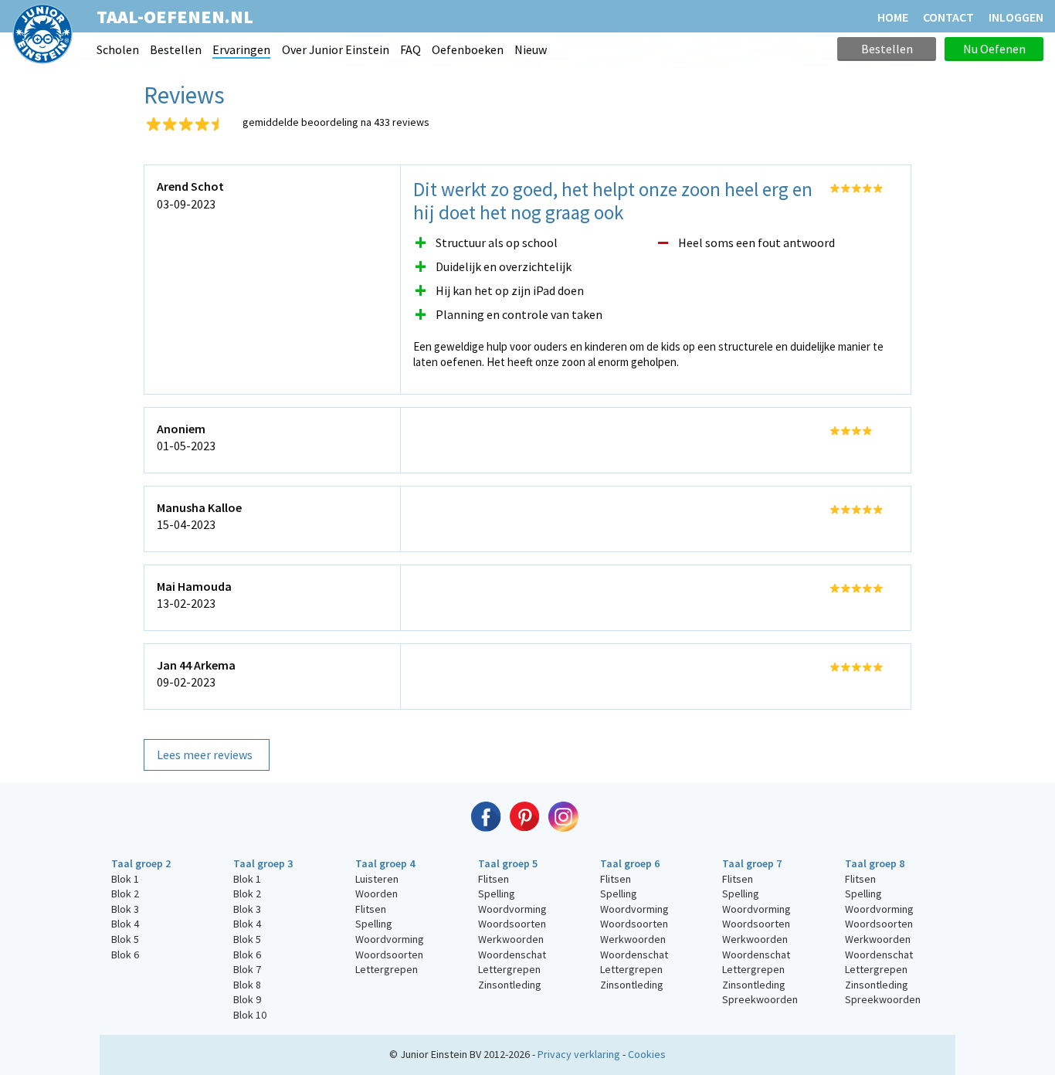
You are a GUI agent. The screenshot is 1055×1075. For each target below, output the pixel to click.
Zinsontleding (509, 985)
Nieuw (530, 49)
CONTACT (948, 17)
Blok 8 (247, 985)
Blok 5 (125, 939)
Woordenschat (512, 954)
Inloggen (1016, 17)
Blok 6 (125, 954)
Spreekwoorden (760, 999)
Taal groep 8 (874, 863)
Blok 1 (125, 879)
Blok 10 (249, 1015)
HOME (892, 17)
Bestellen (176, 49)
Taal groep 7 (752, 863)
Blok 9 (247, 999)
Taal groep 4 (385, 863)
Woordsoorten (389, 954)
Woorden (376, 893)
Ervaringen (241, 49)
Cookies (647, 1054)
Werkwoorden (511, 939)
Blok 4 (125, 924)
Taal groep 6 (630, 863)
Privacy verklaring (579, 1054)
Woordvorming (389, 939)
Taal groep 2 (141, 863)
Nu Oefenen (994, 48)
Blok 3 (125, 909)
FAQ (410, 49)
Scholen (118, 49)
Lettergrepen (386, 969)
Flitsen (370, 909)
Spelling (373, 924)
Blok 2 (125, 893)
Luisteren (377, 879)
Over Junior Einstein (335, 49)
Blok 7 (247, 969)
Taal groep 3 (263, 863)
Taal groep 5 (508, 863)
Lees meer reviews (205, 754)
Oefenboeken (468, 49)
